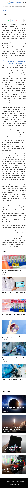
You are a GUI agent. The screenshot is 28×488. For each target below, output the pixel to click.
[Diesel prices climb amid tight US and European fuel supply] (14, 464)
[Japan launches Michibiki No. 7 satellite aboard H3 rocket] (14, 424)
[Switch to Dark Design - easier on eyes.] (23, 2)
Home (3, 6)
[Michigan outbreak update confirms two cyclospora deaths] (14, 327)
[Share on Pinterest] (17, 20)
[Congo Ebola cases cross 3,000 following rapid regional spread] (14, 371)
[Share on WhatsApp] (8, 20)
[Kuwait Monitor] (14, 2)
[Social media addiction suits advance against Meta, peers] (14, 444)
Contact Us (16, 484)
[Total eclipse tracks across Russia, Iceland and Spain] (14, 404)
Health (3, 10)
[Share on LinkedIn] (21, 20)
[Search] (26, 2)
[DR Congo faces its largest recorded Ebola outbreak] (14, 349)
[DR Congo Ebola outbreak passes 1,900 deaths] (14, 262)
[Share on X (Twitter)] (12, 20)
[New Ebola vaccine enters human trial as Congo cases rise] (14, 305)
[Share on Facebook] (4, 20)
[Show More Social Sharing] (24, 20)
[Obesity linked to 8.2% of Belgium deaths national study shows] (14, 284)
